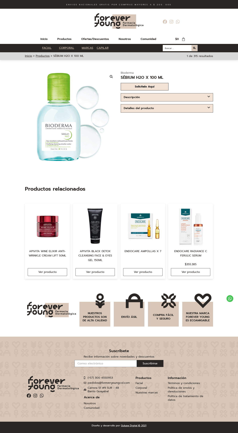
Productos (64, 39)
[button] (111, 77)
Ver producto (47, 272)
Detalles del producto (139, 108)
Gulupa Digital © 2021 (133, 425)
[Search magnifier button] (194, 48)
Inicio (44, 39)
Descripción (132, 97)
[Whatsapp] (178, 22)
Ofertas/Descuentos (95, 39)
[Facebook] (165, 22)
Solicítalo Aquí (144, 87)
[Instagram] (171, 22)
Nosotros (125, 39)
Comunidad (148, 39)
